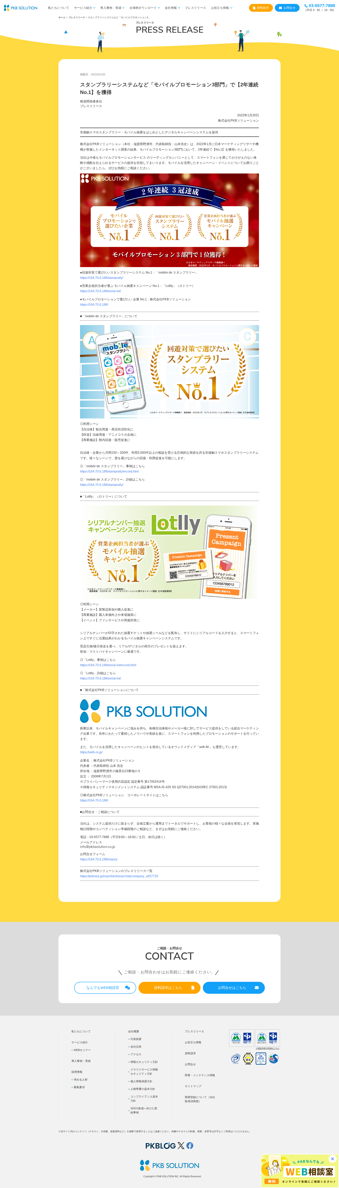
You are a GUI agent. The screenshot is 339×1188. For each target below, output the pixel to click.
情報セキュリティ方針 (144, 1061)
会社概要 (133, 1031)
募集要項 (79, 1087)
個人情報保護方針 (141, 1081)
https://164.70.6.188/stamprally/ (101, 277)
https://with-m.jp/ (91, 752)
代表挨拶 (135, 1039)
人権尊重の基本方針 (142, 1088)
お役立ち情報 (220, 7)
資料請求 (263, 7)
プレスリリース (195, 7)
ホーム (62, 17)
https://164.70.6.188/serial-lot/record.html (108, 665)
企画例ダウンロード (143, 7)
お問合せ (289, 7)
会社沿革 (135, 1046)
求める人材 (80, 1079)
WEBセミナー (82, 1050)
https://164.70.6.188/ (94, 304)
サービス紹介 (83, 7)
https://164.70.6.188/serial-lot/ (100, 291)
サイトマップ (193, 1086)
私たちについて (58, 7)
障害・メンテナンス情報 (200, 1075)
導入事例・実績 (110, 7)
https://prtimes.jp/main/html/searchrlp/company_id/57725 (119, 876)
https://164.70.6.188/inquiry (99, 859)
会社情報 (171, 7)
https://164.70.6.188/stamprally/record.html (109, 471)
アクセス (135, 1054)
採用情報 (76, 1071)
